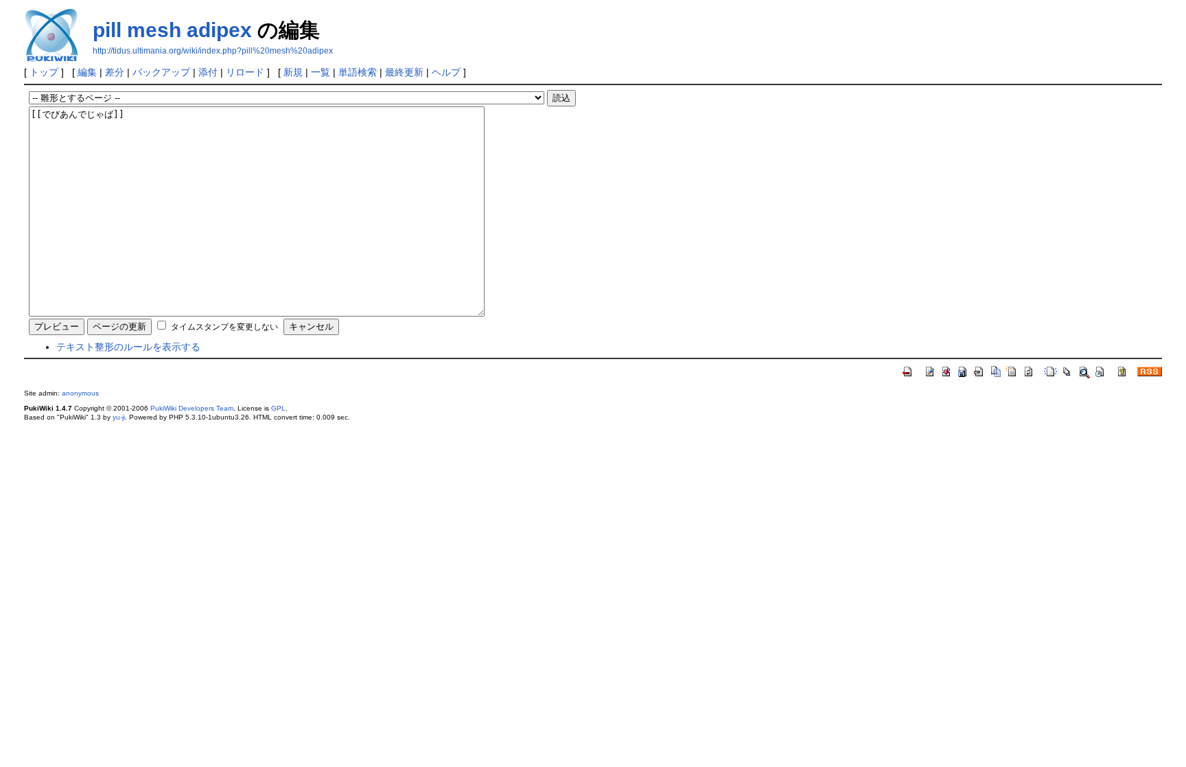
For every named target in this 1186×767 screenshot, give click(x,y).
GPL (278, 408)
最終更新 (404, 72)
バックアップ (161, 72)
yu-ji (119, 417)
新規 (293, 72)
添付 (208, 72)
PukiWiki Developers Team (191, 408)
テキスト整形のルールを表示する (128, 346)
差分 (114, 72)
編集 (87, 72)
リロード (245, 72)
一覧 (320, 72)
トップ (44, 72)
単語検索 (357, 72)
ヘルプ (446, 72)
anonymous (80, 393)
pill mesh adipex (172, 30)
